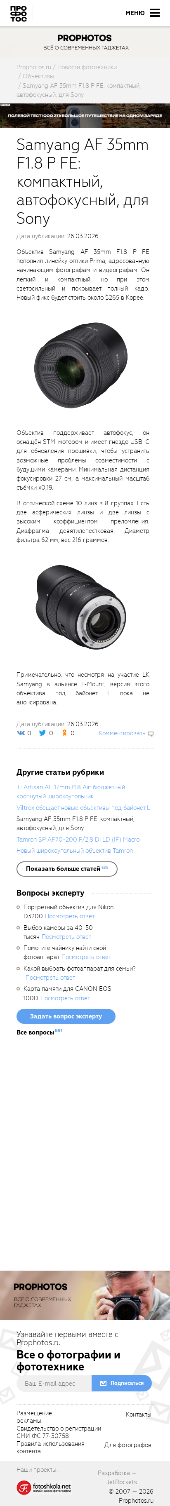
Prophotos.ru (136, 1501)
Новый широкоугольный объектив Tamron (75, 851)
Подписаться (127, 1382)
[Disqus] (85, 1157)
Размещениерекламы (34, 1417)
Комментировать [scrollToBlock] (122, 733)
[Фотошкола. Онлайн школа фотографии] (44, 1487)
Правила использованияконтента (51, 1447)
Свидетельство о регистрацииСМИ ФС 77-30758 (59, 1432)
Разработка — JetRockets (117, 1477)
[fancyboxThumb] (80, 365)
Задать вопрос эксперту (66, 1016)
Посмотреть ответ (69, 916)
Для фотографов (127, 1445)
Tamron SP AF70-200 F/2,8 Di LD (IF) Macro (78, 839)
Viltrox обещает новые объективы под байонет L (83, 808)
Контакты (138, 1415)
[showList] (67, 868)
